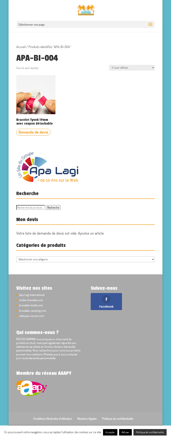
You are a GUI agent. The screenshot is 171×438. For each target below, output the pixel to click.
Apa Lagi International (31, 295)
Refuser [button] (125, 432)
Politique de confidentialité (117, 418)
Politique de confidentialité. (150, 432)
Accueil (21, 47)
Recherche (53, 207)
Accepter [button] (110, 432)
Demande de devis (33, 132)
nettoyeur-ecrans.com (31, 316)
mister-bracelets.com (31, 300)
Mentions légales (87, 418)
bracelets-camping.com (32, 310)
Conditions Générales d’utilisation (52, 418)
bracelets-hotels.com (31, 305)
